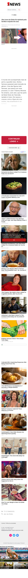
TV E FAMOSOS (9, 511)
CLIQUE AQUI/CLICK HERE (17, 530)
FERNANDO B (4, 26)
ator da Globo (8, 514)
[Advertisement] (14, 63)
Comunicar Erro (13, 147)
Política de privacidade (11, 523)
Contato (3, 523)
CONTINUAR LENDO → (14, 140)
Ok (14, 240)
